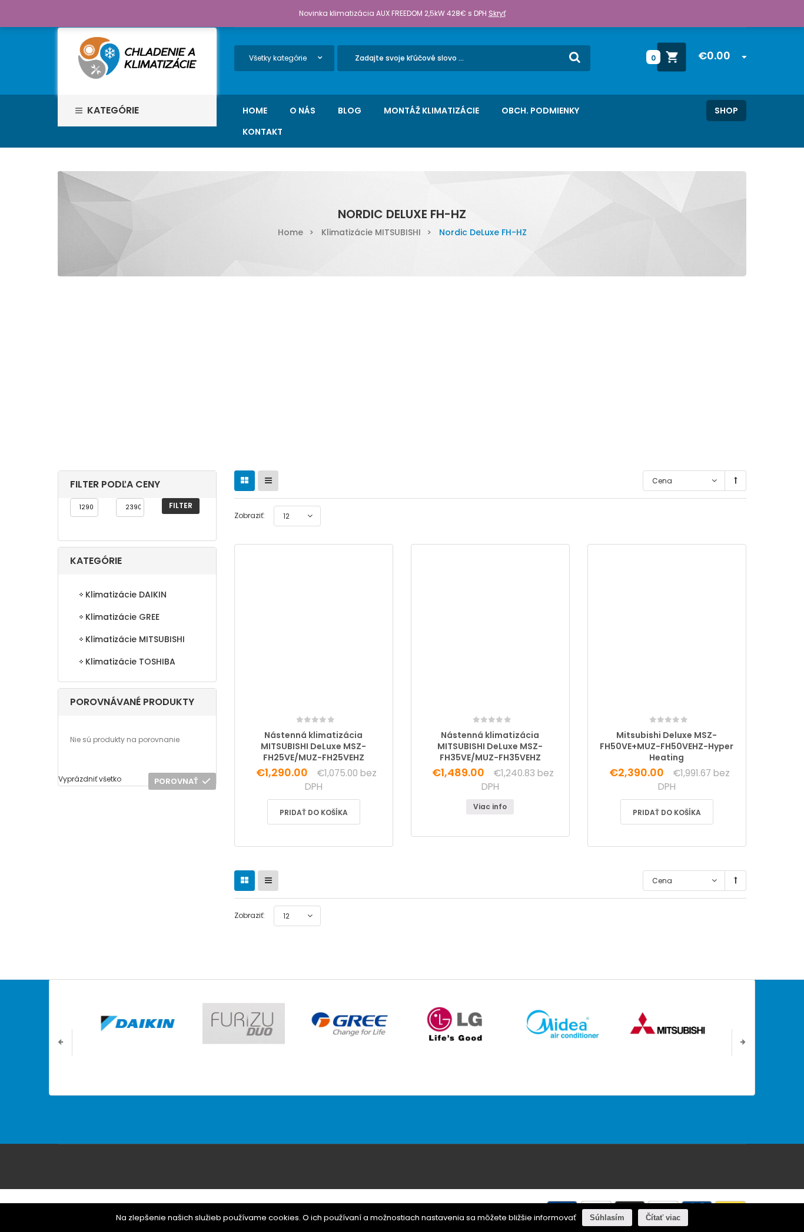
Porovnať (176, 781)
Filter (180, 505)
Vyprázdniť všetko (89, 779)
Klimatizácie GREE (122, 617)
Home (290, 232)
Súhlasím (607, 1217)
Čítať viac (663, 1217)
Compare (316, 698)
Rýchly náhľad (341, 702)
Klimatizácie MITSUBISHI (371, 232)
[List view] (268, 480)
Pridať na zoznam (288, 709)
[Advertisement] (402, 364)
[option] (138, 1023)
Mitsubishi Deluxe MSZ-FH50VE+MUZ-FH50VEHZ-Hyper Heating (666, 746)
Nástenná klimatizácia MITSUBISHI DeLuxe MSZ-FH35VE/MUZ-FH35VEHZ (490, 746)
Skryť (497, 13)
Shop (726, 110)
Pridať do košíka (314, 812)
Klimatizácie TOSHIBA (130, 661)
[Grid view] (244, 480)
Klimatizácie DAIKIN (126, 594)
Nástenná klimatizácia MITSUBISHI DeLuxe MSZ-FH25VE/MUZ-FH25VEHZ (313, 746)
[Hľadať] (574, 57)
